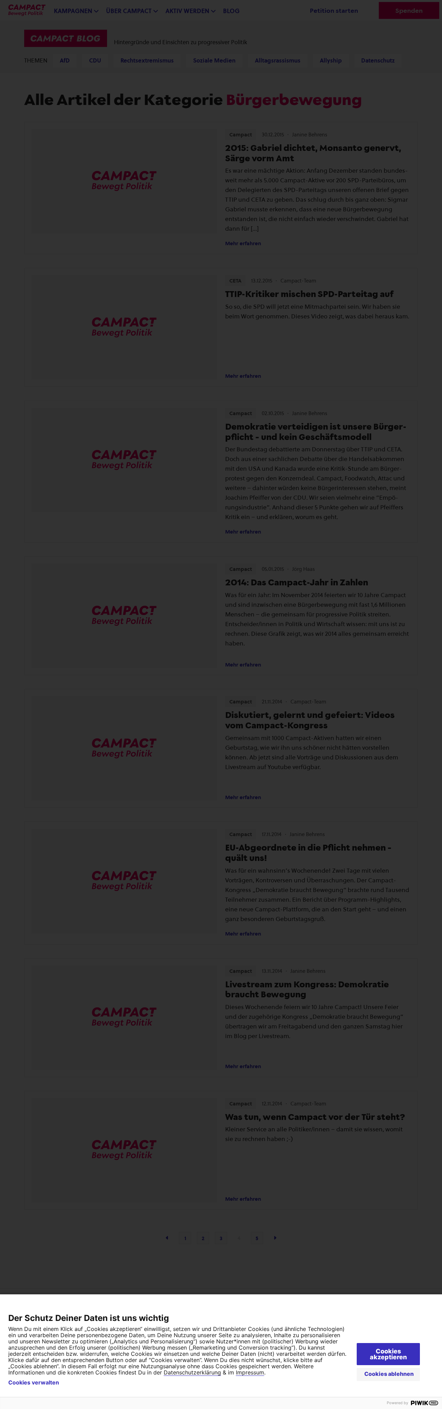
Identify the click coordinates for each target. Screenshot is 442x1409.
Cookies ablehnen (389, 1373)
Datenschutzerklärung (192, 1372)
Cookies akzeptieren (388, 1354)
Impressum (250, 1372)
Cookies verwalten (33, 1382)
